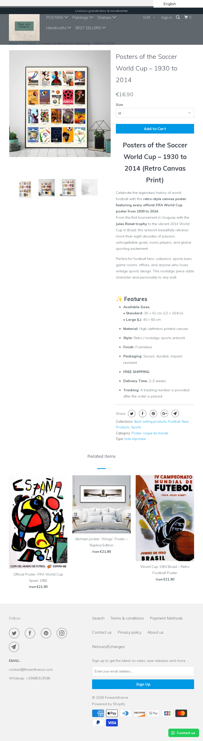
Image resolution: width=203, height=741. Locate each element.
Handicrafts (56, 27)
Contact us (102, 632)
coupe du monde (155, 433)
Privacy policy (129, 632)
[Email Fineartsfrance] (15, 647)
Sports (136, 427)
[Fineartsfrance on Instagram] (63, 633)
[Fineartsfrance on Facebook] (31, 633)
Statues (105, 17)
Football (174, 421)
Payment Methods (166, 618)
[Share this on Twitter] (131, 413)
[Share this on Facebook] (142, 413)
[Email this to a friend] (174, 413)
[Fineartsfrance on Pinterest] (47, 633)
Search (98, 618)
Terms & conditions (127, 618)
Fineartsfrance (116, 697)
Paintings (81, 17)
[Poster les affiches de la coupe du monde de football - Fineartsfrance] (60, 103)
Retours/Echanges (108, 646)
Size (119, 105)
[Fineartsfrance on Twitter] (15, 633)
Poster (136, 433)
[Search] (178, 17)
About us (155, 632)
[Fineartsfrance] (24, 25)
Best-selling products (150, 421)
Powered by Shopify (108, 704)
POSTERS (55, 17)
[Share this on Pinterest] (153, 413)
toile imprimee (135, 439)
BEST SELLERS (89, 27)
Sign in (166, 17)
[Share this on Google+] (163, 413)
